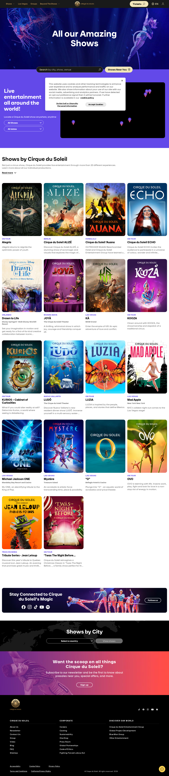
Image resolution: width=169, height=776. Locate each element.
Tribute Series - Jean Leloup (19, 555)
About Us (14, 727)
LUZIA (89, 399)
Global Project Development (122, 730)
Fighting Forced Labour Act (72, 753)
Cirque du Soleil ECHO (141, 242)
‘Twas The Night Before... (60, 555)
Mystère (49, 479)
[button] (121, 123)
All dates (12, 129)
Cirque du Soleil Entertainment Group (126, 727)
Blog (12, 745)
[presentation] (33, 721)
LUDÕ (47, 399)
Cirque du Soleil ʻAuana (100, 242)
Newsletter (15, 730)
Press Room (65, 742)
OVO (130, 479)
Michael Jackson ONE (16, 479)
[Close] (122, 80)
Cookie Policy (34, 766)
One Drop (64, 738)
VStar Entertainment (118, 738)
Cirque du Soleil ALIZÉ (58, 242)
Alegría (6, 242)
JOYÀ (47, 318)
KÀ (87, 318)
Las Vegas (23, 4)
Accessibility (15, 766)
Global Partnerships (69, 745)
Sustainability (66, 734)
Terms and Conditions (18, 771)
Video (12, 742)
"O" (87, 479)
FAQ (12, 749)
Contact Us (15, 734)
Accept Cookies (95, 104)
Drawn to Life (10, 318)
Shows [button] (9, 4)
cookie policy (87, 97)
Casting (63, 730)
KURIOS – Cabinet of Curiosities (15, 401)
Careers (63, 727)
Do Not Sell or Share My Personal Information (67, 104)
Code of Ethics (66, 749)
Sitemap (14, 753)
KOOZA (132, 318)
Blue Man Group (116, 734)
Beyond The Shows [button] (48, 4)
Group (13, 738)
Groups (34, 4)
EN (156, 3)
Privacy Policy (54, 766)
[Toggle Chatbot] (162, 769)
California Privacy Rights (41, 771)
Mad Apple (134, 399)
